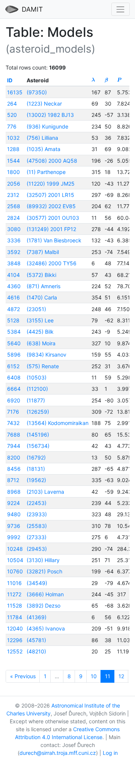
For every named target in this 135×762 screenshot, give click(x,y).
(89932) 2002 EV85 (51, 206)
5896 (14, 354)
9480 (14, 514)
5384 (14, 331)
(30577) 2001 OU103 (53, 218)
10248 (15, 549)
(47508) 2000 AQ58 (52, 160)
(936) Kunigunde (47, 126)
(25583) (37, 526)
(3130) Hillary (43, 560)
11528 (14, 605)
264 (12, 103)
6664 (14, 389)
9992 (13, 537)
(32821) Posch (44, 571)
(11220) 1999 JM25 (51, 183)
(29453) (37, 549)
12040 (15, 628)
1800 (13, 172)
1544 (13, 160)
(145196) (38, 434)
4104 (13, 275)
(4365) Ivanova (46, 628)
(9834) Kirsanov (46, 354)
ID (9, 80)
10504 (15, 560)
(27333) (36, 537)
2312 (13, 195)
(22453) (36, 503)
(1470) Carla (42, 297)
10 (94, 676)
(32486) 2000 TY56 (51, 263)
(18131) (36, 469)
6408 (14, 377)
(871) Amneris (43, 286)
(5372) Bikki (41, 275)
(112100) (37, 389)
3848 (14, 263)
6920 (13, 400)
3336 (14, 240)
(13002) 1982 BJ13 (50, 115)
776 (11, 126)
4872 (13, 309)
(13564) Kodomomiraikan (57, 423)
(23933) (37, 514)
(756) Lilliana (42, 138)
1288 (13, 149)
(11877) (36, 400)
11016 (14, 583)
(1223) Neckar (44, 103)
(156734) (38, 446)
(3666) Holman (45, 594)
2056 (13, 183)
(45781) (36, 640)
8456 (14, 469)
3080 (14, 229)
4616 (13, 297)
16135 (14, 92)
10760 (15, 571)
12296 (14, 640)
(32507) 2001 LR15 (50, 195)
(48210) (36, 651)
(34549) (37, 583)
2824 (13, 218)
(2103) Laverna (45, 491)
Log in (110, 753)
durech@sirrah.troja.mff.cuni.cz (58, 753)
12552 (14, 651)
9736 (13, 526)
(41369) (36, 617)
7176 (13, 411)
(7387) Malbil (43, 252)
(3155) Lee (40, 320)
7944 (13, 446)
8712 (13, 480)
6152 (13, 366)
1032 (13, 138)
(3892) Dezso (43, 605)
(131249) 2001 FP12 (51, 229)
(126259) (38, 411)
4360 (14, 286)
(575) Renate (43, 366)
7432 (13, 423)
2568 (13, 206)
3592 (13, 252)
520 (12, 115)
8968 (14, 491)
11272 (14, 594)
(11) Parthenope (46, 172)
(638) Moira (41, 343)
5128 (13, 320)
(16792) (36, 457)
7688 (13, 434)
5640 (14, 343)
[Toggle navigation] (120, 9)
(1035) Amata (43, 149)
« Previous (23, 676)
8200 (13, 457)
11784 (14, 617)
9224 (13, 503)
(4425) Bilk (40, 331)
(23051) (36, 309)
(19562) (36, 480)
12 (121, 676)
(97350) (37, 92)
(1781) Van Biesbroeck (54, 240)
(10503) (36, 377)
